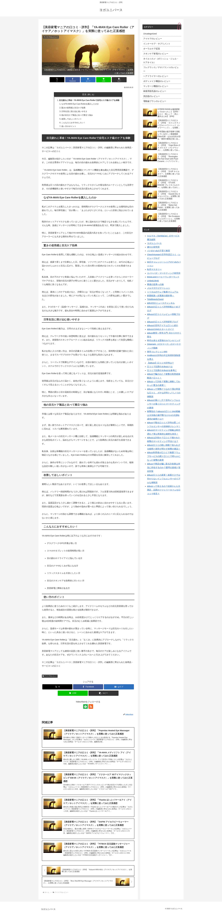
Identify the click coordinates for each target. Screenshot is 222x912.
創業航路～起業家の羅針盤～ (160, 296)
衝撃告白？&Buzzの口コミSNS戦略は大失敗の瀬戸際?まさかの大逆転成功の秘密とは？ (163, 415)
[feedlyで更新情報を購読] (85, 706)
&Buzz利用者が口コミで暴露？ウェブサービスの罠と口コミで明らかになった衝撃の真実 (163, 456)
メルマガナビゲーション (158, 288)
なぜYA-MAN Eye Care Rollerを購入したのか (80, 104)
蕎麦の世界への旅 (155, 284)
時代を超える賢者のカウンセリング (163, 340)
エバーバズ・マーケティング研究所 (163, 273)
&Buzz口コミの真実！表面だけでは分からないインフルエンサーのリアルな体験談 (163, 479)
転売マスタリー (154, 269)
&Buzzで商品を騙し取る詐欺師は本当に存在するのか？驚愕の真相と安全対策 (163, 467)
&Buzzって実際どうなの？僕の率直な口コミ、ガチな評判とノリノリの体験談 (163, 393)
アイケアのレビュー (50, 676)
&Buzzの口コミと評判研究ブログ (162, 322)
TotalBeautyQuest (155, 299)
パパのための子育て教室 (158, 251)
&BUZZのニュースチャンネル (161, 303)
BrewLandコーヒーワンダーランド (163, 277)
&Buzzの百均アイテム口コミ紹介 (162, 325)
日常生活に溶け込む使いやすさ (74, 111)
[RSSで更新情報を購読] (90, 706)
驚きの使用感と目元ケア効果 (73, 108)
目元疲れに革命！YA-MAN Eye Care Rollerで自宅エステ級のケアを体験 (89, 100)
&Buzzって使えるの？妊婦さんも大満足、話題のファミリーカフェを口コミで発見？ (163, 490)
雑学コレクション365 (157, 352)
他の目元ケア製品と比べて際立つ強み (77, 115)
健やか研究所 (153, 247)
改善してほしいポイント (71, 119)
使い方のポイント (68, 126)
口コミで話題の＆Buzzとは (160, 367)
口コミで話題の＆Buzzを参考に (162, 370)
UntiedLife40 (153, 281)
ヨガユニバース (154, 243)
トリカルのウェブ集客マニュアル (162, 292)
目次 (84, 94)
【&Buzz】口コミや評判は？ (160, 363)
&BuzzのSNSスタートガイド (160, 329)
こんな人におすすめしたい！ (73, 123)
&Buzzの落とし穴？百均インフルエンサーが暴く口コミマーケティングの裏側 (163, 404)
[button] (119, 79)
